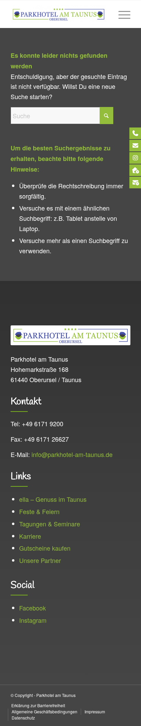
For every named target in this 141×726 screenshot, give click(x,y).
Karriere (30, 536)
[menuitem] (121, 14)
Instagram (33, 620)
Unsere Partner (40, 560)
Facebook (32, 607)
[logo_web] (58, 14)
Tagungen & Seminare (49, 523)
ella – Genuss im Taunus (53, 499)
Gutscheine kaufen (44, 547)
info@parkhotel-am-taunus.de (72, 454)
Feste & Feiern (39, 511)
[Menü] (121, 14)
